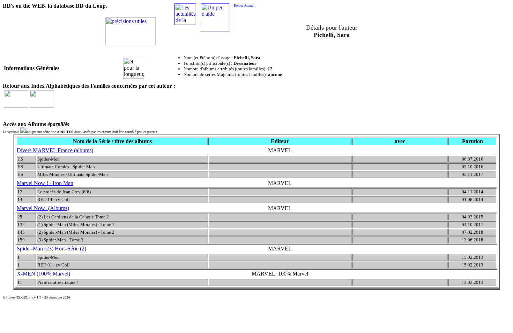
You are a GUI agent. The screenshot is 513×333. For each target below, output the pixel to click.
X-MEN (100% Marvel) (43, 274)
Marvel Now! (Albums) (43, 208)
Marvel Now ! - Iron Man (45, 183)
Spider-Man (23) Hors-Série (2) (51, 248)
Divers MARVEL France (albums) (55, 150)
